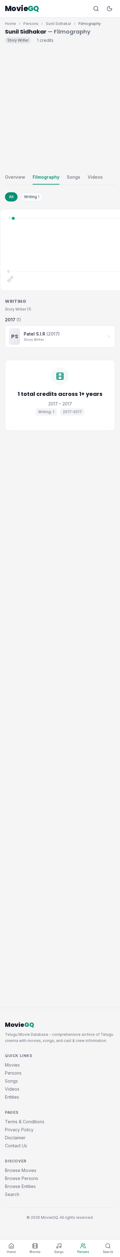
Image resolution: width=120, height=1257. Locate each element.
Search (12, 1194)
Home (10, 23)
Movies (12, 1065)
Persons (30, 23)
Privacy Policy (19, 1129)
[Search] (96, 8)
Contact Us (16, 1145)
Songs (73, 177)
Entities (12, 1097)
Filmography (46, 177)
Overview (15, 177)
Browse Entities (20, 1186)
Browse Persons (21, 1178)
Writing (31, 196)
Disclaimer (15, 1137)
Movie (22, 9)
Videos (95, 177)
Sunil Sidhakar (58, 23)
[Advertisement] (60, 107)
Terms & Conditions (24, 1121)
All (11, 196)
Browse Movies (20, 1170)
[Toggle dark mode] (109, 8)
